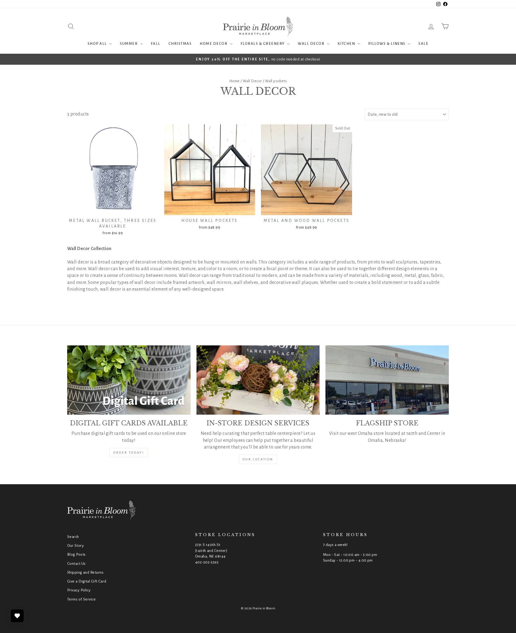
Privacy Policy (79, 590)
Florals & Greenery (263, 44)
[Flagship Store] (387, 380)
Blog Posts (76, 554)
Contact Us (76, 564)
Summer (129, 44)
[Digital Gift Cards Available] (129, 380)
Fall (155, 44)
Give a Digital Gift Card (86, 581)
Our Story (75, 546)
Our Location (258, 459)
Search (73, 537)
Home (234, 81)
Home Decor (214, 44)
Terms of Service (81, 599)
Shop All (98, 44)
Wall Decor (311, 44)
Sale (423, 44)
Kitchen (347, 44)
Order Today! (128, 452)
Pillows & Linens (387, 44)
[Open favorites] (17, 615)
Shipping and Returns (85, 572)
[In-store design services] (258, 380)
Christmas (180, 44)
